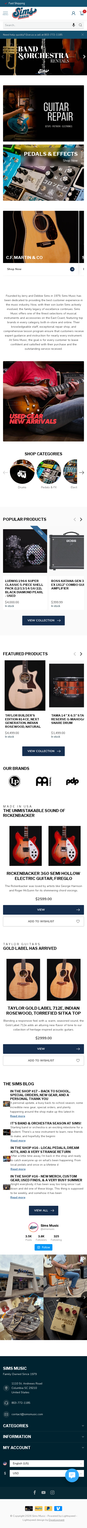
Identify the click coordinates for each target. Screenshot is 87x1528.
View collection (41, 620)
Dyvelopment (56, 1520)
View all (41, 1210)
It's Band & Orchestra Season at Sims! (46, 1123)
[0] (82, 13)
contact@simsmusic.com (27, 1414)
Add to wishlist (41, 921)
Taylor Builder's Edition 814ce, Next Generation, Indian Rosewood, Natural (23, 721)
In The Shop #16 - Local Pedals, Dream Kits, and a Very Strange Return (45, 1150)
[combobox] (40, 25)
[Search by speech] (74, 25)
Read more (17, 1116)
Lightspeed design (34, 1520)
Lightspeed (68, 1516)
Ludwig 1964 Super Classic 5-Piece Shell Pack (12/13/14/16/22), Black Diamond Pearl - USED (24, 588)
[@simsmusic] (33, 1227)
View (41, 910)
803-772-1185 (21, 1403)
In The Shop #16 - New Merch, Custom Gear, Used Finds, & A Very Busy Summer (46, 1178)
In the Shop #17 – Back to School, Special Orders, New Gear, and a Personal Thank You (40, 1095)
